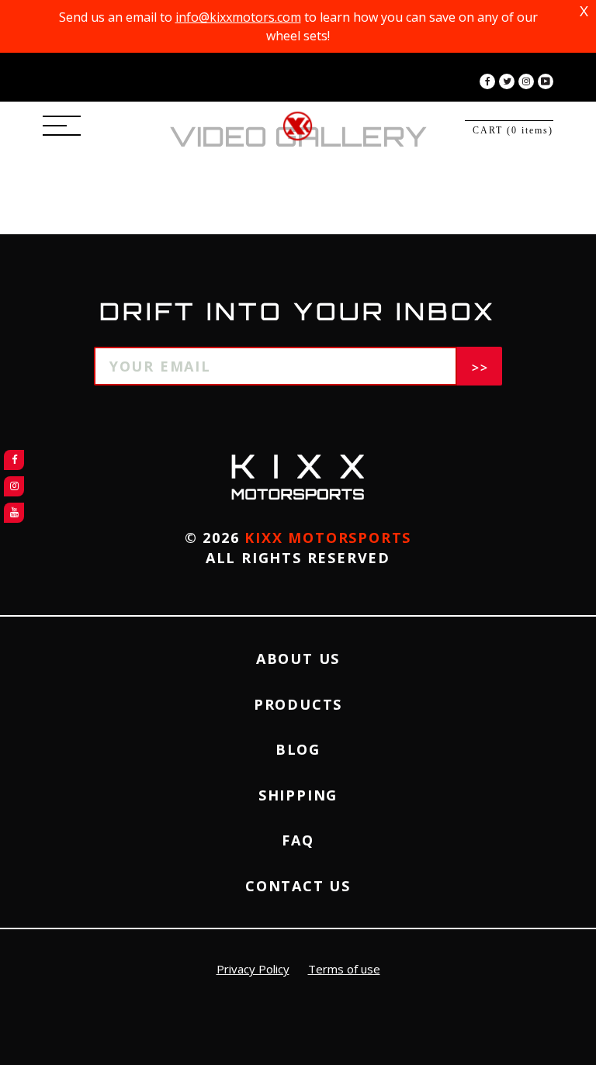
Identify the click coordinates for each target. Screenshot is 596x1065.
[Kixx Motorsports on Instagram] (526, 81)
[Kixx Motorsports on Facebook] (487, 81)
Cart (513, 130)
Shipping (298, 795)
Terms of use (344, 969)
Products (298, 704)
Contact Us (298, 886)
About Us (298, 658)
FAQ (298, 840)
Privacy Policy (253, 969)
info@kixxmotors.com (238, 17)
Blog (298, 749)
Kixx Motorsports (327, 537)
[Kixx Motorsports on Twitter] (507, 81)
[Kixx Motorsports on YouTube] (545, 81)
